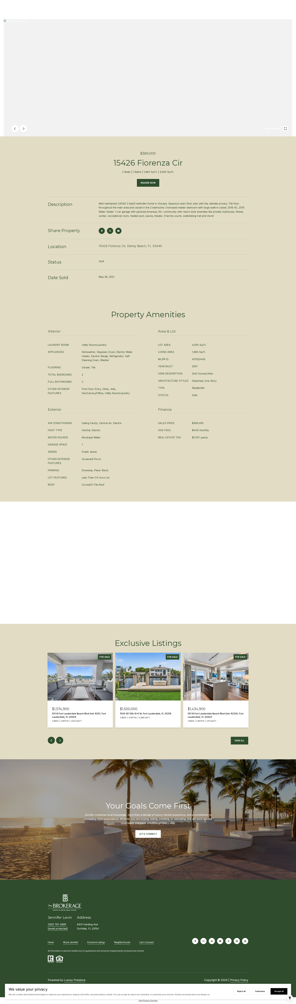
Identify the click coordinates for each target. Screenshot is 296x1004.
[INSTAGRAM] (203, 941)
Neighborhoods (122, 942)
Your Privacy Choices (148, 1000)
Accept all (279, 991)
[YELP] (228, 941)
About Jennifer (70, 942)
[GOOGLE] (237, 941)
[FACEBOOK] (195, 941)
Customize (260, 991)
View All (239, 740)
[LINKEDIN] (212, 941)
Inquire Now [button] (148, 182)
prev (14, 128)
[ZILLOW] (245, 941)
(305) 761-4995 (57, 924)
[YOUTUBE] (220, 941)
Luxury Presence (74, 980)
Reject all (241, 991)
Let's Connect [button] (148, 834)
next (23, 128)
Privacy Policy (239, 980)
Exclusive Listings (96, 942)
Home (51, 942)
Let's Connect (147, 942)
